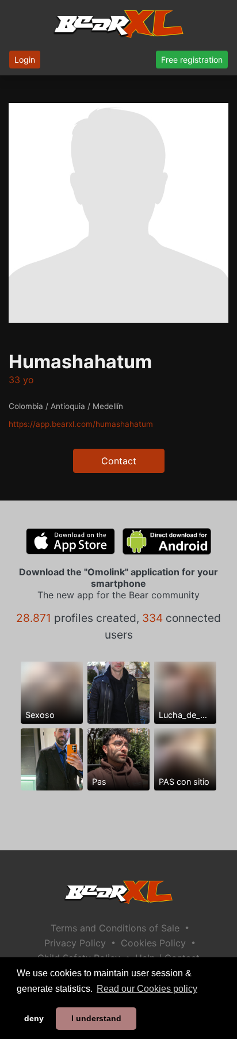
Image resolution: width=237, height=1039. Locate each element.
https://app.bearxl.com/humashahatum (81, 424)
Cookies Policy (153, 943)
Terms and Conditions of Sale (115, 928)
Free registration (192, 59)
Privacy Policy (75, 943)
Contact (118, 461)
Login (24, 59)
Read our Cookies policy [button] (147, 989)
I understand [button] (96, 1018)
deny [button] (34, 1018)
